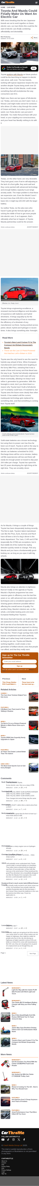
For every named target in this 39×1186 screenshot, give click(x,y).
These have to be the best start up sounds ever (28, 683)
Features (4, 707)
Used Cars (4, 764)
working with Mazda (15, 74)
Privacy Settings (6, 1170)
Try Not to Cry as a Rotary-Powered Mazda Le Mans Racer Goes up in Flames (13, 725)
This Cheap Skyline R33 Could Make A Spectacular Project (9, 683)
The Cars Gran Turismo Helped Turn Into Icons (14, 696)
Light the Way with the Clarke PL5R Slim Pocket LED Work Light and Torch (24, 991)
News (3, 721)
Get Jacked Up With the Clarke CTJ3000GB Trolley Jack (23, 1075)
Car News (11, 7)
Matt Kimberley (5, 37)
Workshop (16, 988)
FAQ (3, 1164)
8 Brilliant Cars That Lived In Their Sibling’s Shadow (13, 710)
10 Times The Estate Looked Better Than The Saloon (13, 752)
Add (33, 68)
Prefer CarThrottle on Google (17, 67)
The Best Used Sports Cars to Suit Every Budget (13, 767)
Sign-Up (4, 1173)
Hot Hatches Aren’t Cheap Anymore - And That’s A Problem (25, 1100)
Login (3, 1172)
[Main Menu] (36, 3)
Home (3, 7)
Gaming (3, 693)
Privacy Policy (6, 1166)
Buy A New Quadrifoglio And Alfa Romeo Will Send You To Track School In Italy (23, 1017)
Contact (4, 1162)
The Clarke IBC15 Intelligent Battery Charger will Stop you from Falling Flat (24, 1004)
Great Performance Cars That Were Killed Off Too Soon (24, 1113)
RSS (3, 1168)
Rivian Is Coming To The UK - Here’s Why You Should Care (25, 1088)
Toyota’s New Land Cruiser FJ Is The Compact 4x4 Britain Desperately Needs (20, 345)
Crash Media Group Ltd (12, 1145)
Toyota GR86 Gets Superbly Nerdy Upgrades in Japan (13, 738)
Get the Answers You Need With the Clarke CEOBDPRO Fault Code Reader (24, 1063)
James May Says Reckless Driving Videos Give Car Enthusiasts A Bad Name (24, 1029)
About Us (4, 1161)
